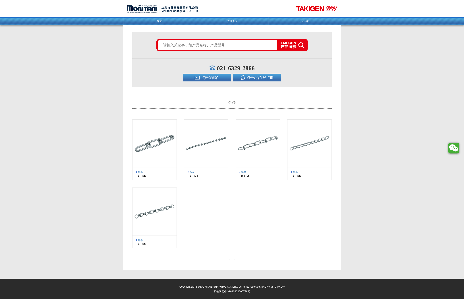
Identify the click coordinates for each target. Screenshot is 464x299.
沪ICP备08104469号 (273, 286)
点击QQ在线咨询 (260, 78)
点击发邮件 (209, 78)
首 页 (159, 21)
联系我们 (304, 21)
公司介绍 (232, 21)
